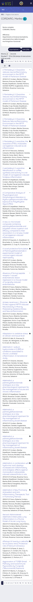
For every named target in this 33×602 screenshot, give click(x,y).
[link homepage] (6, 3)
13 (28, 61)
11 (23, 61)
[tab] (5, 66)
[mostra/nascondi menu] (31, 3)
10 (20, 61)
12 (25, 61)
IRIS (2, 14)
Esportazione (14, 49)
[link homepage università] (21, 3)
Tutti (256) (26, 49)
